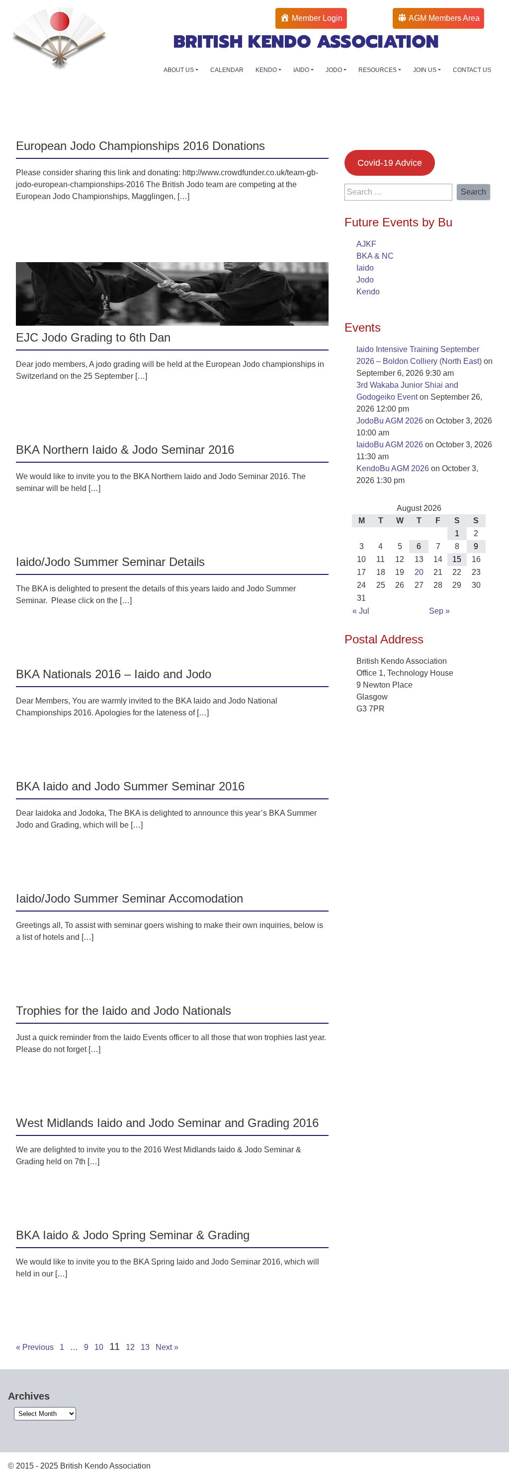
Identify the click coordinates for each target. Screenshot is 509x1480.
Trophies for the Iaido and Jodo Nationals (123, 1010)
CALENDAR (227, 70)
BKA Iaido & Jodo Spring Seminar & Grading (133, 1235)
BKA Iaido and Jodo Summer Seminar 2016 (130, 786)
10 (98, 1347)
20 (419, 572)
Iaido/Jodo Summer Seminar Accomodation (129, 898)
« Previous (35, 1347)
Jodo (365, 280)
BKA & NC (375, 256)
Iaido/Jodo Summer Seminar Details (110, 561)
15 (456, 559)
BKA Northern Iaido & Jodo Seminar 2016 (125, 449)
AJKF (366, 244)
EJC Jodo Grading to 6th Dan (93, 337)
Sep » (439, 611)
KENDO (266, 70)
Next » (167, 1347)
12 (130, 1347)
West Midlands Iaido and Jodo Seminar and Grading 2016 (167, 1122)
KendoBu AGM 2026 (392, 468)
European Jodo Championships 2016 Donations (140, 145)
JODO (334, 70)
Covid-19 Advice (389, 163)
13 (145, 1347)
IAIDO (302, 70)
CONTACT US (472, 70)
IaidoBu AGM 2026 (389, 444)
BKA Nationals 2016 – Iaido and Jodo (113, 674)
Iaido (365, 268)
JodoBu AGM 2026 (389, 421)
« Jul (360, 611)
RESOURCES (378, 70)
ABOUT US (179, 70)
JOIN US (425, 70)
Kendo (368, 291)
